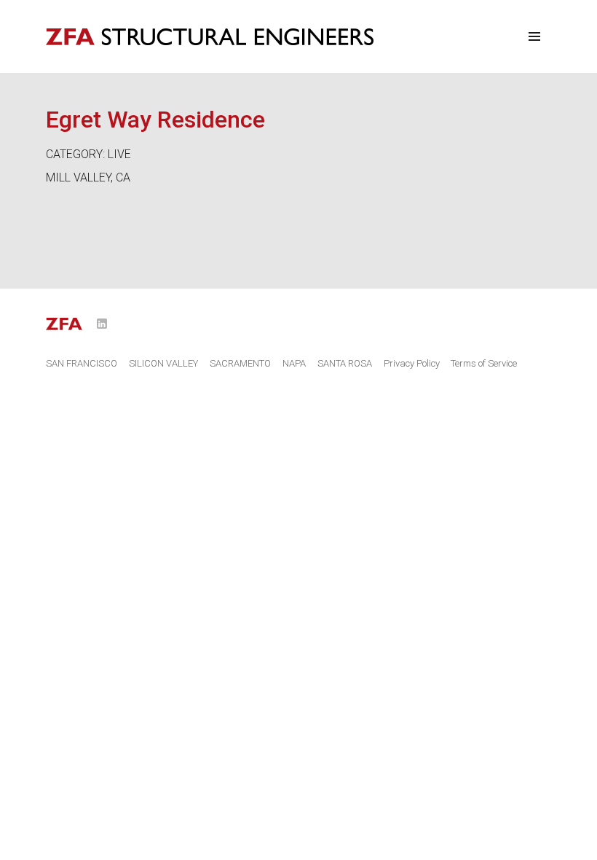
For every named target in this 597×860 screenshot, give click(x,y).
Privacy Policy (412, 363)
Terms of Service (484, 363)
